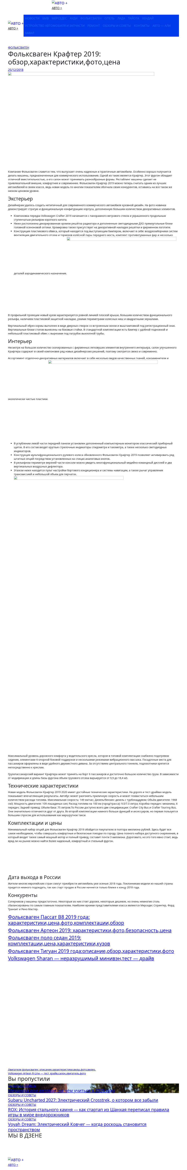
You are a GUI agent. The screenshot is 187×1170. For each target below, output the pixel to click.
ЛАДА (121, 18)
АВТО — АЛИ (161, 26)
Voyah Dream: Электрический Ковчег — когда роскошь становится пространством (77, 1126)
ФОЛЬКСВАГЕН (91, 18)
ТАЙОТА (133, 18)
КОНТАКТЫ (142, 26)
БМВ (45, 18)
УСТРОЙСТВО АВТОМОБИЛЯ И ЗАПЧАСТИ (55, 26)
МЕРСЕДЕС (59, 18)
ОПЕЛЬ (109, 18)
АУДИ (73, 18)
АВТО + (57, 8)
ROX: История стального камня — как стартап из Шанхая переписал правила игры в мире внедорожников (88, 1112)
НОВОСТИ (32, 18)
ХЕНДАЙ (148, 18)
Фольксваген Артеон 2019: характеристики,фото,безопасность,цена (89, 930)
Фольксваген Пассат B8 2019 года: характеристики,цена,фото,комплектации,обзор (66, 919)
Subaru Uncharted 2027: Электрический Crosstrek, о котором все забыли (83, 1100)
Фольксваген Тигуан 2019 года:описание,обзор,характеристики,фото (91, 951)
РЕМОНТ (93, 26)
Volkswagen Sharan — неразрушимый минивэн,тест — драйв (81, 958)
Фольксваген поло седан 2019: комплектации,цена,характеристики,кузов (59, 940)
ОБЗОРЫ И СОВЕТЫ (117, 26)
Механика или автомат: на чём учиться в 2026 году (61, 1090)
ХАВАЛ (29, 33)
